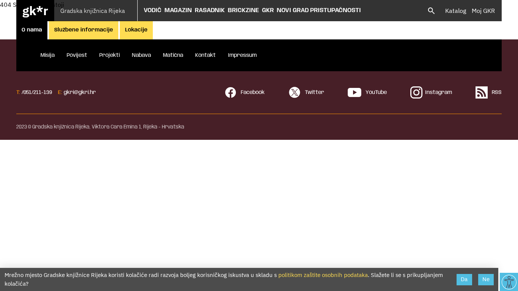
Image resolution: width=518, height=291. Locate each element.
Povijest (77, 55)
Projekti (109, 55)
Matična (173, 55)
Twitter (313, 92)
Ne (486, 279)
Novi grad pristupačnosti (319, 10)
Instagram (438, 92)
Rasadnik (210, 10)
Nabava (141, 55)
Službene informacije (83, 30)
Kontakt (205, 55)
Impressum (242, 55)
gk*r (35, 11)
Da (464, 279)
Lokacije (136, 30)
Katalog (455, 10)
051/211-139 (38, 92)
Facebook (252, 92)
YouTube (375, 92)
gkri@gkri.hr (80, 92)
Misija (48, 55)
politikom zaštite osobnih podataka (323, 274)
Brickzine (243, 10)
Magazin (178, 10)
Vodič (153, 10)
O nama (32, 30)
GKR (268, 10)
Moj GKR (483, 10)
